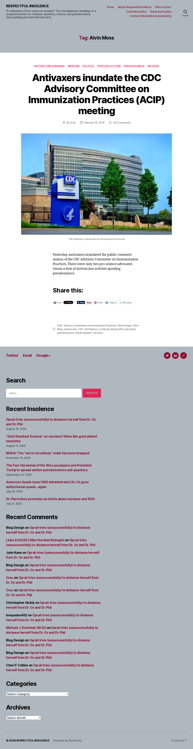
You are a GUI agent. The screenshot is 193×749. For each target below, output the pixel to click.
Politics (88, 66)
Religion (153, 66)
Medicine (74, 66)
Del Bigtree (91, 329)
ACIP (59, 325)
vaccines (98, 332)
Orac (73, 122)
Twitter (12, 355)
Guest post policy (160, 11)
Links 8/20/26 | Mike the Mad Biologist (35, 540)
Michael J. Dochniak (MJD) (26, 628)
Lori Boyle (103, 329)
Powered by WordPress (67, 740)
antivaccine (70, 329)
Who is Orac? (163, 7)
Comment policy (136, 11)
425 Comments (121, 122)
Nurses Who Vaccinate (123, 329)
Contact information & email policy (150, 15)
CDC (80, 329)
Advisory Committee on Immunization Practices (89, 325)
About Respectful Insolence (134, 7)
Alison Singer (124, 325)
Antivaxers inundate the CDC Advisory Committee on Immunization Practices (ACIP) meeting (96, 94)
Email (27, 355)
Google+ (43, 355)
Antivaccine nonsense (49, 66)
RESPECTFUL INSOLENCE (27, 6)
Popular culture (109, 66)
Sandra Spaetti (83, 332)
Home (110, 7)
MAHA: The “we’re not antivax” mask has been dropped (47, 453)
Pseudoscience (134, 66)
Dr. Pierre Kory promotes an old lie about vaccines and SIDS (50, 499)
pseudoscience (65, 332)
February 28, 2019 (94, 122)
